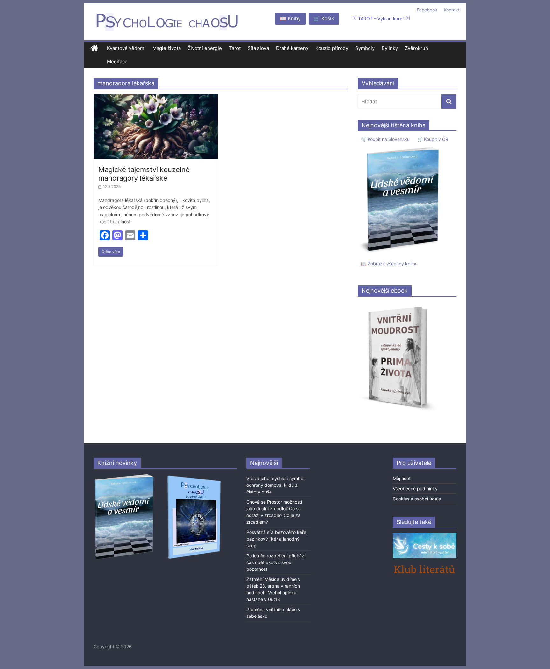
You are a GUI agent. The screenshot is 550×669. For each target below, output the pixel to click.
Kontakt (452, 9)
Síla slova (258, 48)
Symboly (365, 48)
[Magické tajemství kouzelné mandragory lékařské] (156, 98)
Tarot (235, 48)
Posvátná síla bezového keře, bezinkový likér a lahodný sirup (276, 538)
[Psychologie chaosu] (94, 48)
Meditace (117, 62)
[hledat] (448, 101)
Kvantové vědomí (126, 48)
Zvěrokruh (416, 48)
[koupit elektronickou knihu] (398, 304)
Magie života (166, 48)
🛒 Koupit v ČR (432, 139)
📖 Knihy (290, 18)
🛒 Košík (324, 18)
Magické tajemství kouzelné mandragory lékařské (144, 173)
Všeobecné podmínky (415, 488)
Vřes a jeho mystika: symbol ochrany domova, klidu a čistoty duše (275, 485)
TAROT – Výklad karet (381, 18)
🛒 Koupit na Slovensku (385, 139)
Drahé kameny (292, 48)
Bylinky (390, 48)
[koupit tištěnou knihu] (401, 146)
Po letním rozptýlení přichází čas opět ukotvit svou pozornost (275, 562)
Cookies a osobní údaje (417, 498)
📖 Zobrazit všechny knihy (388, 263)
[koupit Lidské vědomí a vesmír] (124, 476)
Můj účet (402, 478)
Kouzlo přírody (331, 48)
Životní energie (205, 48)
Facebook (427, 9)
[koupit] (194, 476)
